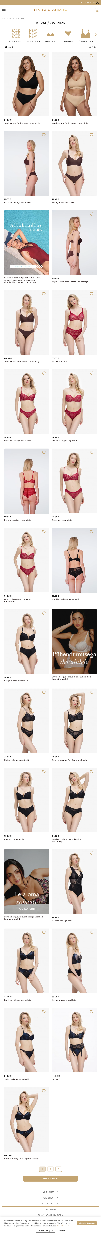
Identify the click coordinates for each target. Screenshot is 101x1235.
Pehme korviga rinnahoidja (17, 520)
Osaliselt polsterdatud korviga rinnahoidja (66, 840)
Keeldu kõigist (45, 1230)
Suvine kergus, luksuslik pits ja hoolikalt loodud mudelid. (71, 678)
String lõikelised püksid (63, 202)
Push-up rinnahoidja (62, 520)
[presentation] (96, 34)
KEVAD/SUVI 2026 (33, 41)
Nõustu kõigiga (87, 1223)
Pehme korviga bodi (62, 921)
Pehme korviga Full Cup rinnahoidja (69, 760)
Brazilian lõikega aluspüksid (17, 202)
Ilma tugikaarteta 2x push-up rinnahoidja (18, 600)
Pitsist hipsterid (59, 361)
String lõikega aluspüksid (64, 441)
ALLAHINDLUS (15, 41)
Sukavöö (56, 1079)
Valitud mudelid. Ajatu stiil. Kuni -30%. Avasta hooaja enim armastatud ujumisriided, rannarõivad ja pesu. (22, 280)
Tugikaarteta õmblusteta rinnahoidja (22, 123)
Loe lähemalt (63, 1226)
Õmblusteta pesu (86, 41)
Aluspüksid (68, 41)
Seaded (62, 1231)
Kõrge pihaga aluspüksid (16, 681)
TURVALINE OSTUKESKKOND (50, 1215)
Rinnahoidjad (50, 41)
